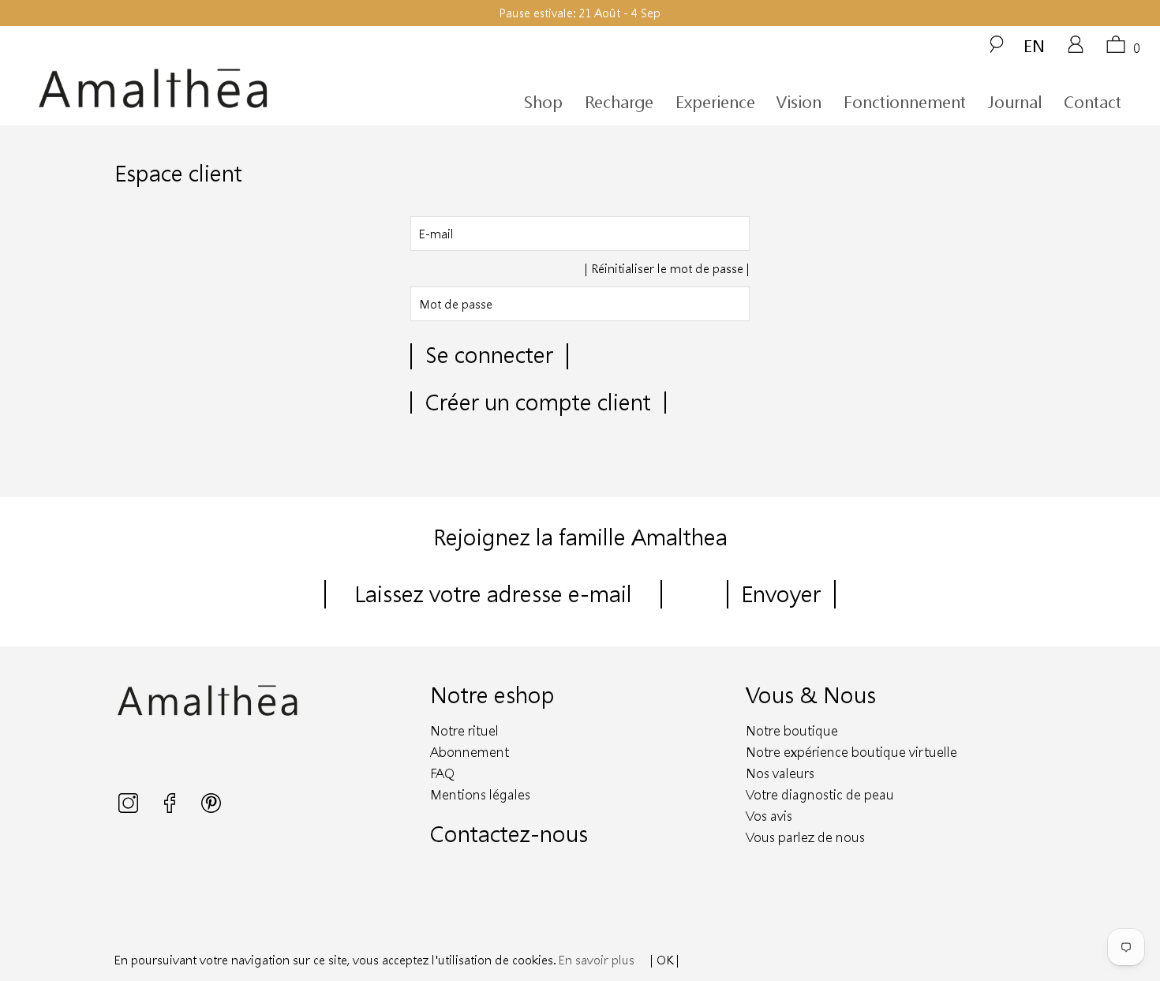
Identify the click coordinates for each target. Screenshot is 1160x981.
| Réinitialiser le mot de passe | (667, 268)
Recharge (619, 102)
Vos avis (769, 815)
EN (1034, 45)
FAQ (442, 773)
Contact (1092, 102)
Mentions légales (480, 794)
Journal (1015, 102)
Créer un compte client (538, 402)
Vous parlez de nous (805, 837)
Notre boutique (792, 730)
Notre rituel (464, 730)
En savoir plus (596, 960)
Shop (543, 102)
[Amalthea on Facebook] (171, 808)
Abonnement (469, 751)
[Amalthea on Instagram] (129, 808)
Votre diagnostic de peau (820, 794)
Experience (715, 102)
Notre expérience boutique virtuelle (851, 751)
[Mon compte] (1075, 50)
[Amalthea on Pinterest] (211, 808)
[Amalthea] (180, 89)
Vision (798, 102)
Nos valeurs (780, 773)
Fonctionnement (905, 102)
